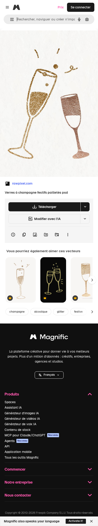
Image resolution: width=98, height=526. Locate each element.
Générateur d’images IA (22, 413)
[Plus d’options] (67, 234)
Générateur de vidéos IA (22, 419)
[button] (49, 375)
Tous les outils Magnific (22, 457)
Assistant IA (13, 407)
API (7, 446)
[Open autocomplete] (10, 19)
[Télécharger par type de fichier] (85, 206)
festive (78, 312)
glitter (60, 312)
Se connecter (81, 7)
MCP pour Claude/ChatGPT (31, 435)
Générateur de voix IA (20, 424)
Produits (12, 394)
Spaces (10, 402)
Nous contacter (18, 495)
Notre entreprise (19, 482)
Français (49, 375)
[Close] (91, 521)
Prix (61, 7)
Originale (30, 39)
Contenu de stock (18, 430)
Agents (16, 441)
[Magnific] (49, 337)
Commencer (15, 469)
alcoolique (40, 312)
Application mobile (18, 452)
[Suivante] (92, 280)
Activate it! (76, 521)
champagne (17, 312)
